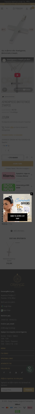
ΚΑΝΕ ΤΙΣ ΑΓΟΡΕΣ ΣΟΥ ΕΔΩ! (17, 217)
